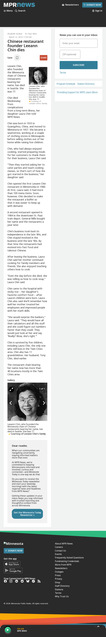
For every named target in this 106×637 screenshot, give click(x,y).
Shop (57, 582)
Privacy (58, 578)
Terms (63, 72)
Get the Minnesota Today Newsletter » (27, 513)
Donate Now (92, 5)
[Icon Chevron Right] (43, 403)
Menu (10, 11)
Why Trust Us (62, 596)
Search (21, 11)
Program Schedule (66, 84)
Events (58, 554)
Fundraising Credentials (67, 561)
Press (58, 575)
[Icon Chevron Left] (10, 403)
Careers (59, 547)
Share (44, 57)
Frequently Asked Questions (69, 557)
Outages (59, 571)
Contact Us (60, 550)
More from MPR (63, 564)
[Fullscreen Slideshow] (11, 389)
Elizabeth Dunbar (14, 33)
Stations (59, 589)
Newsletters (61, 568)
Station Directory (86, 84)
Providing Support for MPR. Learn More (77, 92)
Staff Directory (62, 585)
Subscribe (78, 65)
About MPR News (64, 543)
